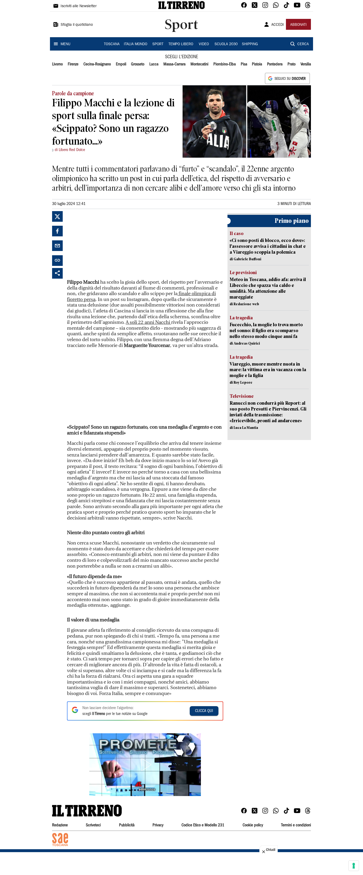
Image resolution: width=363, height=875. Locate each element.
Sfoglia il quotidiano (77, 25)
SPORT (157, 44)
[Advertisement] (107, 244)
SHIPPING (250, 44)
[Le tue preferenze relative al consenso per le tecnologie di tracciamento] (354, 866)
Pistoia (257, 64)
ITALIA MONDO (135, 44)
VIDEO (204, 44)
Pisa (244, 64)
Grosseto (137, 64)
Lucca (153, 64)
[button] (145, 764)
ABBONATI (298, 25)
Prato (292, 64)
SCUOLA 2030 (226, 44)
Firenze (73, 64)
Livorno (57, 64)
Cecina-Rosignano (97, 64)
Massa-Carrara (174, 64)
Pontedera (274, 64)
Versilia (306, 64)
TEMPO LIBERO (180, 44)
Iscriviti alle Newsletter (78, 6)
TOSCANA (112, 44)
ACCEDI (277, 25)
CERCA (303, 44)
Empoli (121, 64)
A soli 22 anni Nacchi (148, 322)
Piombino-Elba (224, 64)
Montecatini (199, 64)
